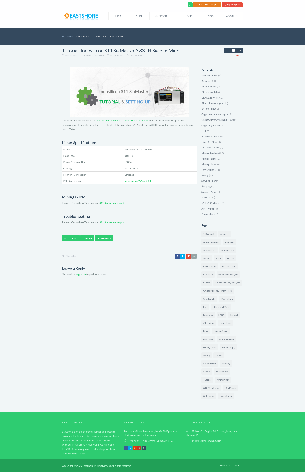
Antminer (206, 80)
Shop (139, 16)
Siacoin (206, 371)
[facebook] (177, 256)
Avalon (206, 258)
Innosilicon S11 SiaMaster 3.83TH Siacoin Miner (122, 120)
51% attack (209, 234)
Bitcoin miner (209, 266)
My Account (162, 16)
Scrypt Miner (208, 180)
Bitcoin (230, 258)
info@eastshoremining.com (206, 440)
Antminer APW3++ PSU (137, 180)
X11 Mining (230, 387)
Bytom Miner (208, 108)
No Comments (117, 55)
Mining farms (209, 347)
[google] (188, 256)
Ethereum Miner (210, 136)
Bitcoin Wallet (209, 92)
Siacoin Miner (208, 191)
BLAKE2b (208, 274)
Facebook (208, 315)
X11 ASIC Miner (210, 202)
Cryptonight (209, 298)
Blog (211, 16)
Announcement (209, 75)
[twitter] (182, 256)
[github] (144, 448)
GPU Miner (208, 323)
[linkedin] (194, 256)
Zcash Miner (98, 55)
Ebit (203, 130)
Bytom (206, 282)
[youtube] (139, 448)
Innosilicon (71, 238)
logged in (81, 274)
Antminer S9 (227, 250)
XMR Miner (207, 208)
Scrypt (218, 355)
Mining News (208, 164)
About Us (232, 16)
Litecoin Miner (209, 141)
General (234, 315)
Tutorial (188, 16)
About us (224, 234)
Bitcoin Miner (209, 86)
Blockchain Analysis (212, 103)
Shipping (206, 186)
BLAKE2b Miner (210, 97)
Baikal (218, 258)
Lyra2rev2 (208, 339)
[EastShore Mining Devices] (82, 17)
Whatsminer (223, 379)
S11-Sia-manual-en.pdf (111, 202)
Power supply (228, 347)
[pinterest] (135, 448)
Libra (205, 331)
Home (118, 16)
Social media (222, 371)
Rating (205, 175)
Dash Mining (227, 298)
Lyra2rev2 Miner (210, 147)
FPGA (221, 315)
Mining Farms (209, 158)
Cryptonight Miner (211, 125)
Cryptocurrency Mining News (217, 119)
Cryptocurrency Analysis (214, 114)
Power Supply (208, 169)
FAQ (237, 465)
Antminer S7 (209, 250)
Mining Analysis (210, 152)
